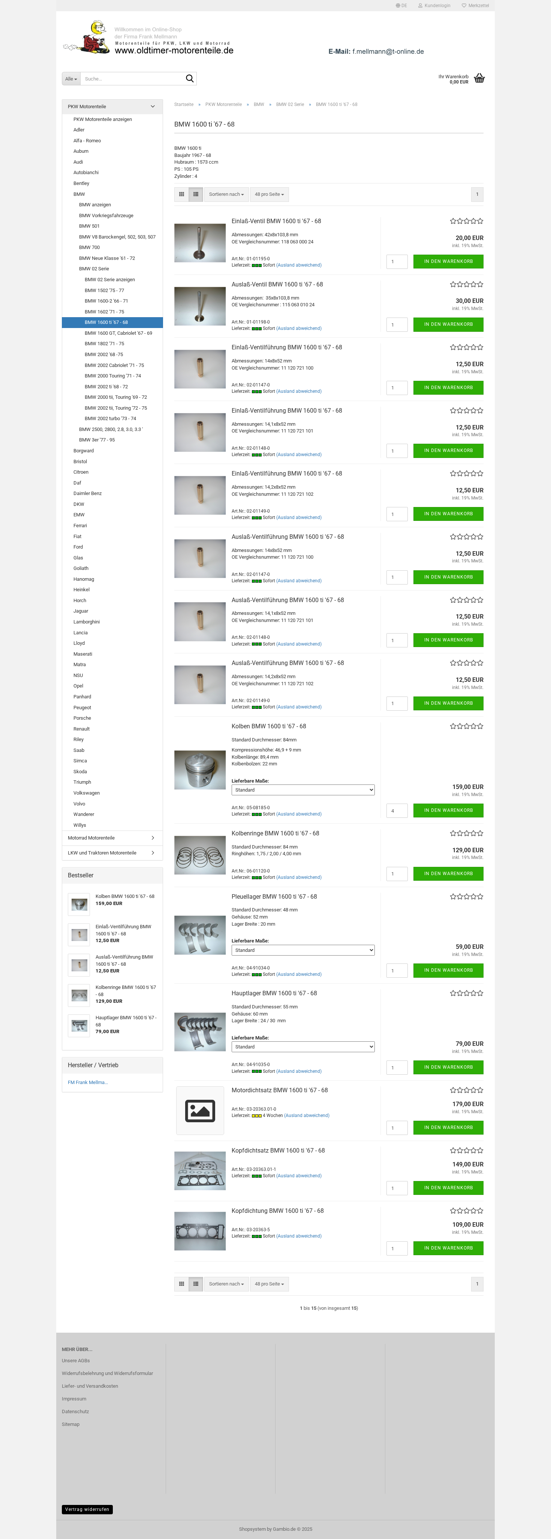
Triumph (82, 782)
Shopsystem (252, 1529)
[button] (401, 5)
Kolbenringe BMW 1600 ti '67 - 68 (275, 833)
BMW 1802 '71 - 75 (104, 343)
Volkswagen (86, 793)
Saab (78, 750)
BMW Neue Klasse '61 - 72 (107, 258)
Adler (78, 130)
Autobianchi (86, 172)
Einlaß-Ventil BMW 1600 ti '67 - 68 (276, 221)
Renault (81, 729)
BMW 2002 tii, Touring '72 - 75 (116, 408)
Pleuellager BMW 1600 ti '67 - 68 (274, 896)
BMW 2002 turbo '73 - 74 (110, 418)
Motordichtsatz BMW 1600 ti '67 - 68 (280, 1090)
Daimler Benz (87, 493)
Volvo (79, 804)
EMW (79, 514)
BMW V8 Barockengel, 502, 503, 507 (117, 237)
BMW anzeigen (95, 204)
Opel (78, 686)
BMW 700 (89, 247)
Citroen (80, 472)
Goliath (80, 568)
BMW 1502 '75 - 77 (104, 290)
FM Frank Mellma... (88, 1082)
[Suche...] (190, 79)
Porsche (82, 718)
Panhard (82, 696)
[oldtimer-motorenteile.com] (275, 37)
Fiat (77, 536)
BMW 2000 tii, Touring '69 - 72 (116, 397)
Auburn (80, 151)
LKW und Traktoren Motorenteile (102, 853)
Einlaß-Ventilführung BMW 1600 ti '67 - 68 (287, 347)
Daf (77, 483)
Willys (79, 825)
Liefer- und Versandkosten (90, 1386)
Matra (79, 664)
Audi (78, 162)
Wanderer (83, 814)
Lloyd (79, 643)
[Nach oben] (530, 1528)
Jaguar (80, 611)
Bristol (80, 461)
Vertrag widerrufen (87, 1509)
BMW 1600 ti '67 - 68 (106, 322)
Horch (79, 600)
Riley (78, 739)
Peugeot (82, 707)
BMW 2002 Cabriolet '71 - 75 (114, 365)
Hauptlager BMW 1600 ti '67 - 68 (274, 993)
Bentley (81, 183)
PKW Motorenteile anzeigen (102, 119)
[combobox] (226, 194)
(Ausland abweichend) (299, 265)
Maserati (82, 654)
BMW (79, 194)
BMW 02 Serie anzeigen (110, 279)
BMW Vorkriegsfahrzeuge (106, 215)
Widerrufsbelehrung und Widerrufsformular (107, 1373)
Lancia (80, 632)
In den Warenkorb (448, 261)
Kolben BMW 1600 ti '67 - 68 (269, 726)
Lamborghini (86, 622)
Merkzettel (477, 5)
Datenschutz (75, 1411)
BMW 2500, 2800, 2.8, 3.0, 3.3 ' (111, 429)
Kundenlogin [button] (436, 5)
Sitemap (70, 1424)
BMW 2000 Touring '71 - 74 (113, 376)
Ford (78, 547)
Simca (80, 761)
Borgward (83, 450)
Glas (78, 558)
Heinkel (81, 589)
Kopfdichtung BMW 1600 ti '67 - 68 (278, 1210)
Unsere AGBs (76, 1360)
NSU (78, 675)
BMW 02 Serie (94, 268)
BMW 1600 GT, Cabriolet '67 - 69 (118, 333)
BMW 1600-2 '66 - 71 (106, 301)
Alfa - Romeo (87, 140)
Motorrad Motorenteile (91, 838)
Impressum (74, 1399)
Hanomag (83, 579)
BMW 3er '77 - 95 (97, 440)
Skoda (80, 771)
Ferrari (80, 525)
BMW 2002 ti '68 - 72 (106, 386)
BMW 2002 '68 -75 (104, 354)
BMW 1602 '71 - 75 (104, 312)
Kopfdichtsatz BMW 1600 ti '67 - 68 (278, 1150)
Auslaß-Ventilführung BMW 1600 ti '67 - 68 (288, 536)
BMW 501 (89, 226)
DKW (78, 504)
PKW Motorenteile (87, 106)
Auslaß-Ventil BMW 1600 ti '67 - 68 (277, 284)
